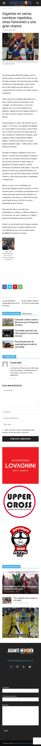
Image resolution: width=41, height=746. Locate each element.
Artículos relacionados (12, 314)
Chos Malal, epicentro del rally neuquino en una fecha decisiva (26, 333)
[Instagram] (17, 667)
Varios (10, 9)
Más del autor (27, 314)
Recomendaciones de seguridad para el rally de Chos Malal (26, 344)
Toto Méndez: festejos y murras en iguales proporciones (20, 587)
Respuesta (13, 378)
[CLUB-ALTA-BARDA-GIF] (20, 637)
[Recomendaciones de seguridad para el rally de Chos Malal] (8, 344)
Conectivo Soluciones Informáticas (27, 743)
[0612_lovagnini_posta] (20, 483)
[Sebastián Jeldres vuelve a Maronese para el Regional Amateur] (8, 322)
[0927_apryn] (20, 559)
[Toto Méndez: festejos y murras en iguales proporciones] (20, 582)
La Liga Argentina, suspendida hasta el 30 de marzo (10, 303)
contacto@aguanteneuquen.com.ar (20, 660)
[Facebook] (11, 667)
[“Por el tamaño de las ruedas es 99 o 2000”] (6, 600)
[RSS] (23, 667)
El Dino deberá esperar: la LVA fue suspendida (30, 302)
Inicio (4, 9)
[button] (38, 3)
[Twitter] (29, 667)
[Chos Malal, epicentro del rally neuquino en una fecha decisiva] (8, 333)
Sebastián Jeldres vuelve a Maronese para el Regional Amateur (26, 322)
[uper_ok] (19, 518)
